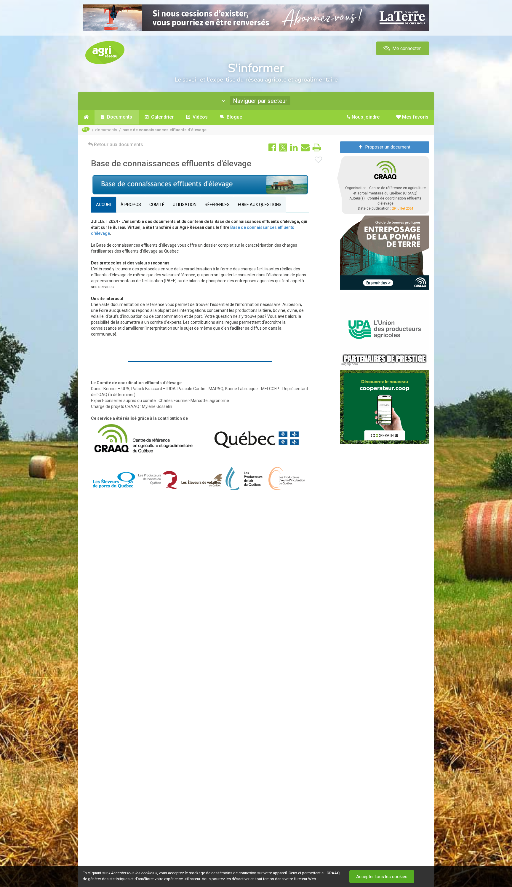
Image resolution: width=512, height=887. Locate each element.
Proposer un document (387, 147)
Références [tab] (217, 204)
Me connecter (406, 48)
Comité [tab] (156, 204)
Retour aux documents (118, 144)
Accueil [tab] (103, 204)
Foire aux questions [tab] (259, 204)
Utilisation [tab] (184, 204)
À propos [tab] (131, 204)
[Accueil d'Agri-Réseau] (105, 52)
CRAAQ (333, 873)
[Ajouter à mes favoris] (318, 160)
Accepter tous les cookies (381, 876)
